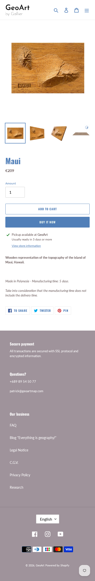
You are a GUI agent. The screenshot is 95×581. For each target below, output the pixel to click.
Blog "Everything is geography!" (33, 438)
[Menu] (87, 10)
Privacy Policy (20, 475)
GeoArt (40, 565)
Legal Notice (19, 450)
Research (16, 487)
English (46, 519)
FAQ (13, 425)
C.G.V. (14, 462)
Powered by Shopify (57, 565)
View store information (26, 246)
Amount (10, 183)
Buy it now (47, 222)
